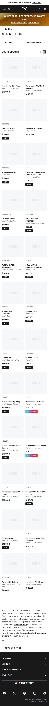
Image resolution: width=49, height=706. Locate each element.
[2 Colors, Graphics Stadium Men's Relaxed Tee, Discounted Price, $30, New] (13, 119)
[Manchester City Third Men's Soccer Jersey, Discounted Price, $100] (13, 75)
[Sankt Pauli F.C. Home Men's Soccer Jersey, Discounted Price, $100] (36, 571)
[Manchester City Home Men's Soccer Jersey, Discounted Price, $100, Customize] (36, 392)
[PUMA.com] (24, 9)
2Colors (5, 124)
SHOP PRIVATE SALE (19, 22)
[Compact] (39, 52)
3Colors (5, 214)
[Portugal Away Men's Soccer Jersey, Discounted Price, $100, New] (13, 529)
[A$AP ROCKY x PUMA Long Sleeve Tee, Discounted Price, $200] (36, 117)
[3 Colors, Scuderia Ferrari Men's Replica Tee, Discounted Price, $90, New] (13, 210)
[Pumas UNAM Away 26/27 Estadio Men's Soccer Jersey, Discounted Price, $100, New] (36, 484)
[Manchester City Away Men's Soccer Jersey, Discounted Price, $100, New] (13, 392)
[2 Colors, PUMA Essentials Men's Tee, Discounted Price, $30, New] (13, 163)
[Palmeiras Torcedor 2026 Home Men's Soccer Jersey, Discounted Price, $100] (13, 482)
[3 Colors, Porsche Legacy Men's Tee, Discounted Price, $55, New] (36, 302)
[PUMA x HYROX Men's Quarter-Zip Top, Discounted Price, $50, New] (13, 348)
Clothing (8, 29)
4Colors (29, 214)
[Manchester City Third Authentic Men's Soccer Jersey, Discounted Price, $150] (36, 76)
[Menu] (4, 9)
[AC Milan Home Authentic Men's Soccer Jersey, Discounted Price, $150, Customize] (36, 436)
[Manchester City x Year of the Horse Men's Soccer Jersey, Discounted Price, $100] (36, 528)
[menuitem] (4, 693)
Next (4, 640)
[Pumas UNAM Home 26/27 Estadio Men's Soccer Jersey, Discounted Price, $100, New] (13, 437)
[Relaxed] (44, 51)
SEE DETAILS (36, 2)
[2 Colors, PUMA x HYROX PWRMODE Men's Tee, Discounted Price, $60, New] (13, 303)
